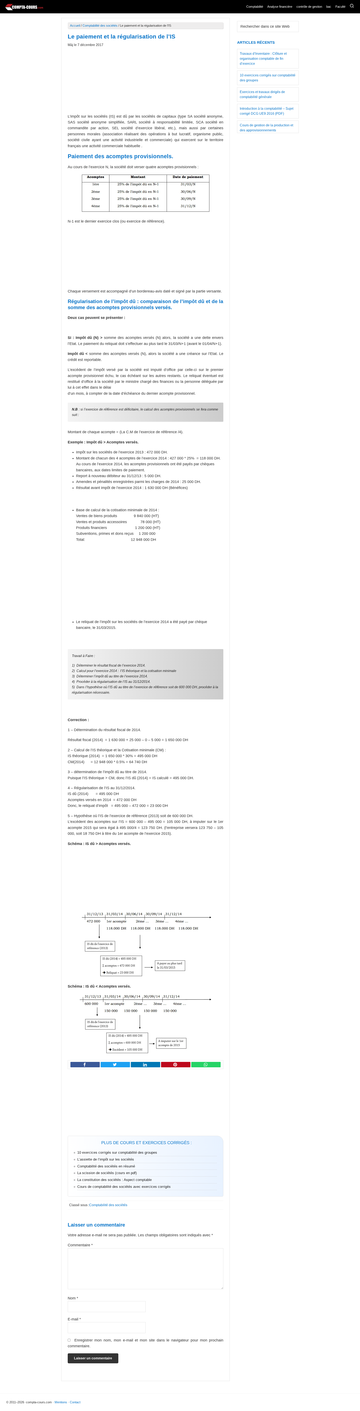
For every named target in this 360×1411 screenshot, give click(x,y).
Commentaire (80, 1245)
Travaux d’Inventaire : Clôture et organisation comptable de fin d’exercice (263, 58)
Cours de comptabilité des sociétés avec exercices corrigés (124, 1187)
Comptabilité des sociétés (100, 25)
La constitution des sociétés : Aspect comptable (114, 1180)
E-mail (74, 1319)
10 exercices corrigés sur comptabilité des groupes (117, 1153)
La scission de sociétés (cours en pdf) (107, 1173)
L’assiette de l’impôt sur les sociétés (105, 1159)
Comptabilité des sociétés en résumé (106, 1166)
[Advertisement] (145, 83)
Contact (75, 1402)
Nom (73, 1298)
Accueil (75, 25)
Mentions (61, 1402)
